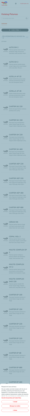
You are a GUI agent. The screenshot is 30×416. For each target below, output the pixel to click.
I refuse (15, 410)
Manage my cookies (15, 406)
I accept (15, 401)
